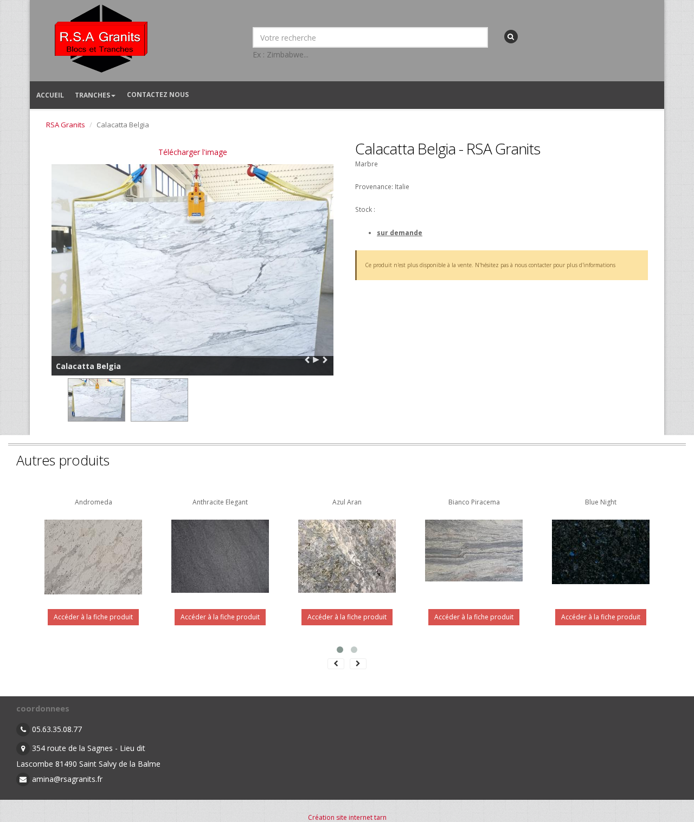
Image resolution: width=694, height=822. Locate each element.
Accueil (50, 95)
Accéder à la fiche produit (93, 617)
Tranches (92, 95)
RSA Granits (65, 125)
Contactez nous (158, 94)
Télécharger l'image (192, 152)
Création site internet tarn (347, 817)
